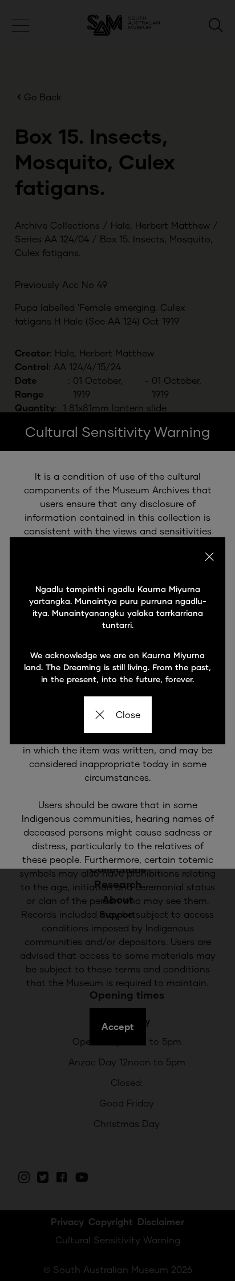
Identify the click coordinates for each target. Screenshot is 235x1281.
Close (128, 714)
